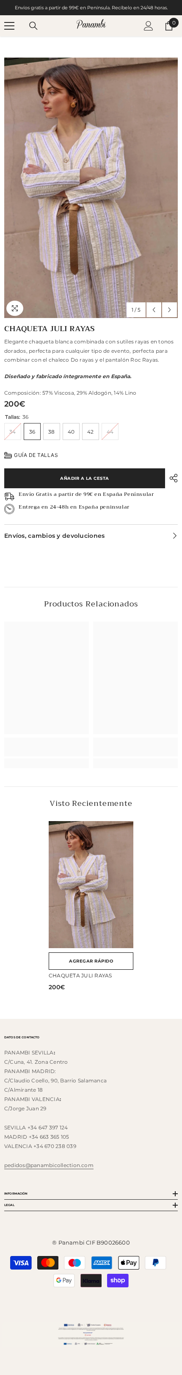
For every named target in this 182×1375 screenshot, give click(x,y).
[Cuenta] (148, 25)
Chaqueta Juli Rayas (80, 975)
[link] (46, 747)
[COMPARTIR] (171, 478)
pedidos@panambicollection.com (49, 1165)
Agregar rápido (91, 961)
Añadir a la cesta (84, 478)
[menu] (9, 26)
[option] (91, 188)
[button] (153, 309)
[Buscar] (33, 26)
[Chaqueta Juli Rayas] (91, 884)
